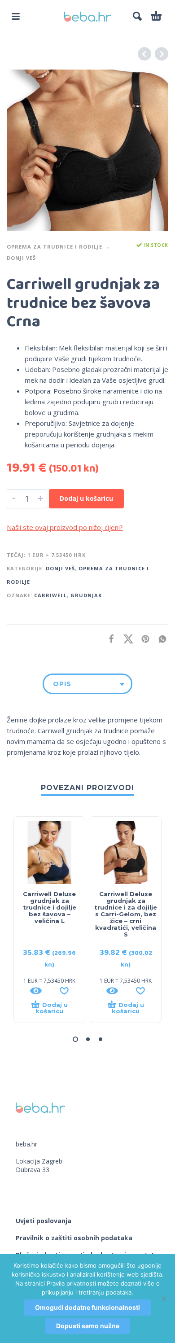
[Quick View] (36, 990)
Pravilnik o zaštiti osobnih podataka (74, 1238)
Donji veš (21, 257)
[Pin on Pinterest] (142, 638)
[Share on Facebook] (108, 638)
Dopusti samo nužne (87, 1326)
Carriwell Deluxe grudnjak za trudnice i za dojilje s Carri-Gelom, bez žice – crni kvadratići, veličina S (125, 914)
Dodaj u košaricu (86, 498)
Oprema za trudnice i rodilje (54, 246)
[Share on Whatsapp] (159, 638)
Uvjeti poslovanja (43, 1220)
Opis (62, 684)
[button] (15, 16)
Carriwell (50, 595)
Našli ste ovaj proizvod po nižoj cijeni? (65, 527)
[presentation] (22, 150)
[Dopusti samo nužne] (163, 1298)
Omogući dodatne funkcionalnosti (87, 1307)
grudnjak (86, 595)
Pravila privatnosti (71, 1283)
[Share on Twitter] (125, 638)
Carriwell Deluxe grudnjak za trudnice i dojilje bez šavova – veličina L (49, 907)
